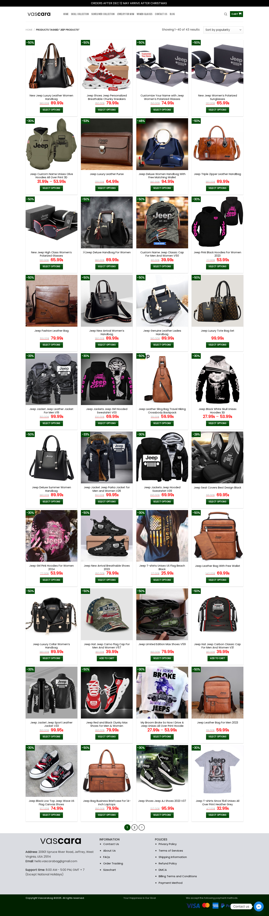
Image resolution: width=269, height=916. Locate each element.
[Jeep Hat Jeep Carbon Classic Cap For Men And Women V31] (217, 614)
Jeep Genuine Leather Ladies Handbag (162, 332)
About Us (109, 850)
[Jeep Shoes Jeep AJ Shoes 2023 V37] (162, 771)
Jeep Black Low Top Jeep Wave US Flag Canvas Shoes (51, 802)
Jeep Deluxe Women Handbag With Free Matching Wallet (162, 175)
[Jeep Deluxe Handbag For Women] (107, 222)
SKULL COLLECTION (80, 14)
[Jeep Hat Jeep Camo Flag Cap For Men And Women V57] (107, 614)
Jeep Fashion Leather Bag (51, 331)
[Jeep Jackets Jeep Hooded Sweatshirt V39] (162, 457)
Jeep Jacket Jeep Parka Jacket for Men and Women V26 (107, 489)
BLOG (172, 14)
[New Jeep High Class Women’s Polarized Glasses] (51, 222)
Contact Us (111, 844)
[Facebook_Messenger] (259, 906)
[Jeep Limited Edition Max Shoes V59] (162, 614)
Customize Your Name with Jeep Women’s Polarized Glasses (162, 97)
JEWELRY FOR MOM (125, 14)
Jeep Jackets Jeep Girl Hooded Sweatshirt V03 (106, 410)
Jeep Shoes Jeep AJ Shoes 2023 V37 (162, 801)
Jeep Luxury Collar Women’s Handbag (51, 646)
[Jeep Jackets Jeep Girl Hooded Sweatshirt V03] (107, 379)
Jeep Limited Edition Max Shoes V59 (162, 644)
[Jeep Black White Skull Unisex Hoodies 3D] (217, 379)
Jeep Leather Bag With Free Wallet (217, 566)
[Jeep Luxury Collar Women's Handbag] (51, 614)
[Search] (225, 14)
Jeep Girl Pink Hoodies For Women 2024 (51, 567)
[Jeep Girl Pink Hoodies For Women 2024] (51, 536)
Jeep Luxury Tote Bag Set (217, 331)
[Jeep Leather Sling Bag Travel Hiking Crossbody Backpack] (162, 379)
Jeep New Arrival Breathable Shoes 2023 (107, 567)
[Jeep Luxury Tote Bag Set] (217, 301)
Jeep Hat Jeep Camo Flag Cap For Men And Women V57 (107, 646)
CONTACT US (161, 14)
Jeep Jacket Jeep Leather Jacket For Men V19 (51, 410)
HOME (65, 14)
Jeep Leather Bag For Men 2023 (217, 722)
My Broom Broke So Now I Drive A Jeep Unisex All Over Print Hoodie (162, 724)
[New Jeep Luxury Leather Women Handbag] (51, 66)
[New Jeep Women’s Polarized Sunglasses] (217, 66)
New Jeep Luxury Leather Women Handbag (51, 97)
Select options (51, 109)
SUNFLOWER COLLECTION (103, 14)
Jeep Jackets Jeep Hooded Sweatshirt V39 (162, 489)
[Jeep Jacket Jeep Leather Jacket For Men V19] (51, 379)
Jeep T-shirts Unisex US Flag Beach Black (162, 567)
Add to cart (106, 658)
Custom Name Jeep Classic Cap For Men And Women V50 (162, 254)
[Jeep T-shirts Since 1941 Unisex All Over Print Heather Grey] (217, 771)
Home (29, 29)
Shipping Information (173, 857)
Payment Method (170, 883)
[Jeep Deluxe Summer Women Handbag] (51, 457)
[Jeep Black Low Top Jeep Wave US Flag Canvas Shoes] (51, 771)
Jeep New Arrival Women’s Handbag (106, 332)
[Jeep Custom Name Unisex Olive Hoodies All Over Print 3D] (51, 144)
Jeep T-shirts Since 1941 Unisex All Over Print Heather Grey (217, 802)
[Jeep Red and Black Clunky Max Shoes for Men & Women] (107, 693)
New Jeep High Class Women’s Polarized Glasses (51, 254)
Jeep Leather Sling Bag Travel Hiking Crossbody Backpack (162, 410)
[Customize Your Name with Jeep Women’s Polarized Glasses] (162, 66)
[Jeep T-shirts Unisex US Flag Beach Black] (162, 536)
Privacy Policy (168, 844)
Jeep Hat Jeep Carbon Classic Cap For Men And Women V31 (217, 646)
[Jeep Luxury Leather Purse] (107, 144)
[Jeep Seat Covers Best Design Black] (217, 457)
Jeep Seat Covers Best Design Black (217, 487)
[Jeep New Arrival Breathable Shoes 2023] (107, 536)
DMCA (163, 870)
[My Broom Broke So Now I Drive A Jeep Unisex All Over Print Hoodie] (162, 693)
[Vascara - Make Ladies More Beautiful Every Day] (42, 14)
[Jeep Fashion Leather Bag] (51, 301)
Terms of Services (171, 850)
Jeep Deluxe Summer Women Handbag (51, 489)
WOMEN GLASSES (144, 14)
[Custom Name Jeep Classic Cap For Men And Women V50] (162, 222)
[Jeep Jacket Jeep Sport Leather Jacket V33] (51, 693)
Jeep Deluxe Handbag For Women (107, 252)
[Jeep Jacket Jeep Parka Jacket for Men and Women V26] (107, 457)
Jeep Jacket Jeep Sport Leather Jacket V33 (51, 724)
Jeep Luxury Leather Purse (107, 174)
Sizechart (109, 870)
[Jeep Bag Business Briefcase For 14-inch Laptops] (107, 771)
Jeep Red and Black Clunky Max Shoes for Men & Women (107, 724)
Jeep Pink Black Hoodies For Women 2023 (217, 254)
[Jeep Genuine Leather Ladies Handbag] (162, 301)
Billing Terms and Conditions (178, 876)
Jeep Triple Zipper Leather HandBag (217, 174)
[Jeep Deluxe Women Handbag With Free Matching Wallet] (162, 144)
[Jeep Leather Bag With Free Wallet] (217, 536)
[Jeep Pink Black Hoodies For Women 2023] (217, 222)
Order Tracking (113, 863)
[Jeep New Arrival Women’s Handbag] (107, 301)
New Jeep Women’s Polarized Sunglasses (217, 97)
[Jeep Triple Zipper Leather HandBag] (217, 144)
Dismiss (173, 3)
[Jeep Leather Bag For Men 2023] (217, 693)
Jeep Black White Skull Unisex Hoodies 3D (217, 410)
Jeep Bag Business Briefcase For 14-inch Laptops (107, 802)
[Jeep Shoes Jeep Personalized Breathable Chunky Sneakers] (107, 66)
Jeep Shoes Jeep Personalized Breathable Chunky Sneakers (107, 97)
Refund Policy (168, 863)
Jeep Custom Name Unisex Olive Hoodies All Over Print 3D (51, 175)
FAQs (106, 857)
